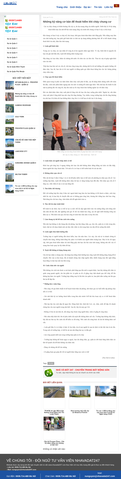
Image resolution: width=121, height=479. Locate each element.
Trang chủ (62, 7)
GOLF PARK (19, 117)
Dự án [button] (87, 7)
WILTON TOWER (21, 174)
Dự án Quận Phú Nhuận (15, 71)
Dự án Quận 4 (12, 53)
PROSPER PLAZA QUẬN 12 (25, 128)
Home (45, 17)
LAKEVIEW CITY (21, 151)
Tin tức (98, 7)
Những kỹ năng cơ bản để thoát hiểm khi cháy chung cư (77, 21)
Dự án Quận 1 (12, 39)
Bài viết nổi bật (22, 78)
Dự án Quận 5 (12, 57)
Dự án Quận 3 (12, 48)
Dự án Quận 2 (12, 43)
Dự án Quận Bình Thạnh (16, 67)
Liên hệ (108, 7)
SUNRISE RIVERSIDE (23, 105)
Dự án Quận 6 (12, 62)
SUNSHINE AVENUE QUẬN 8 (25, 163)
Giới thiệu (75, 7)
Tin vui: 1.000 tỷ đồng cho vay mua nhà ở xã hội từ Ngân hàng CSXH (26, 188)
